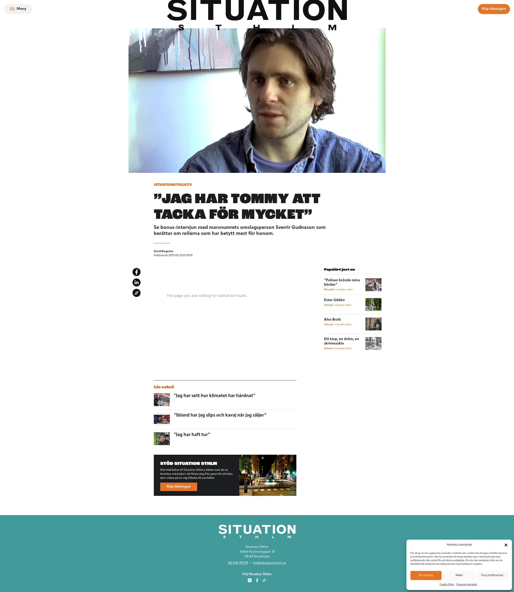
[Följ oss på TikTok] (264, 580)
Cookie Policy (447, 584)
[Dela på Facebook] (137, 272)
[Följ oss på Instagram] (250, 580)
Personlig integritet (466, 584)
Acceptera (426, 575)
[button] (506, 545)
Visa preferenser (492, 575)
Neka (459, 575)
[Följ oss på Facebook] (257, 580)
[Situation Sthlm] (257, 531)
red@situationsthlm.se (269, 563)
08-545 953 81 (238, 563)
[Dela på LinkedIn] (137, 282)
